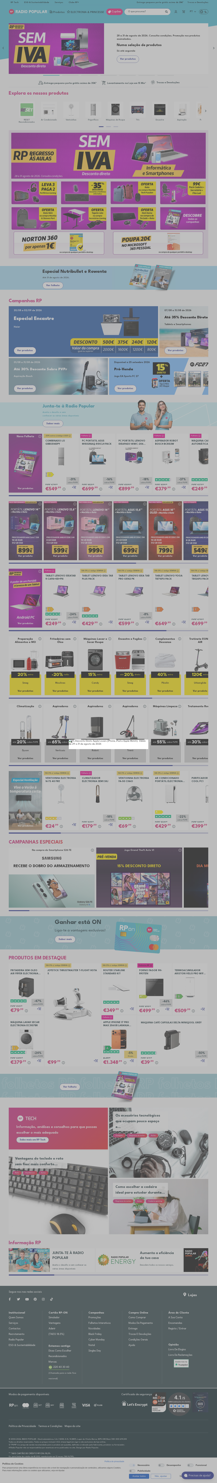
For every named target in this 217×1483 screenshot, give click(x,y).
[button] (71, 742)
